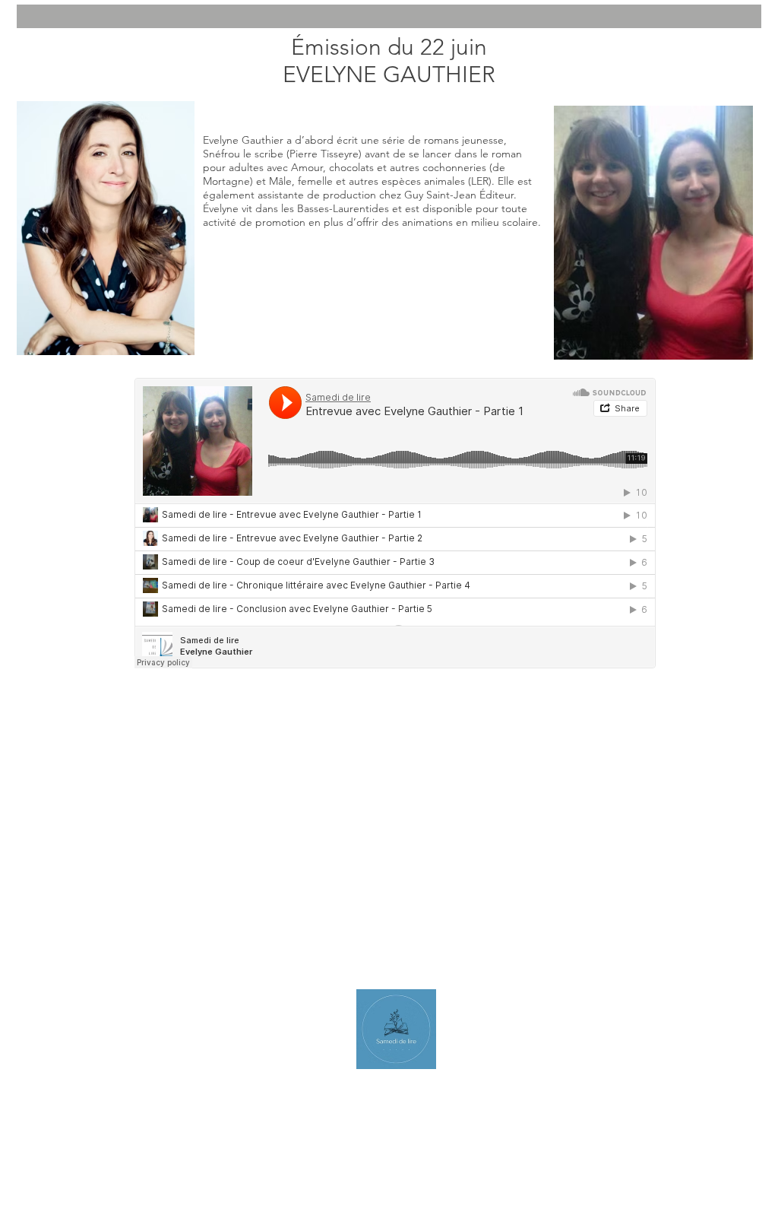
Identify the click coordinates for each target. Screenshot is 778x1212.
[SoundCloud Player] (395, 523)
